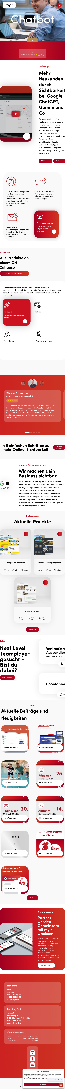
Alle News (32, 898)
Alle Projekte (32, 629)
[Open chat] (61, 1085)
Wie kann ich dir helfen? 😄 (55, 1080)
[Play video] (26, 136)
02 (33, 40)
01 (29, 40)
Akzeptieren (43, 1084)
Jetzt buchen (58, 161)
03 (36, 40)
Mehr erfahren (44, 161)
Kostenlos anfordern (59, 447)
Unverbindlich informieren (14, 273)
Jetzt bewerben (7, 677)
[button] (27, 432)
